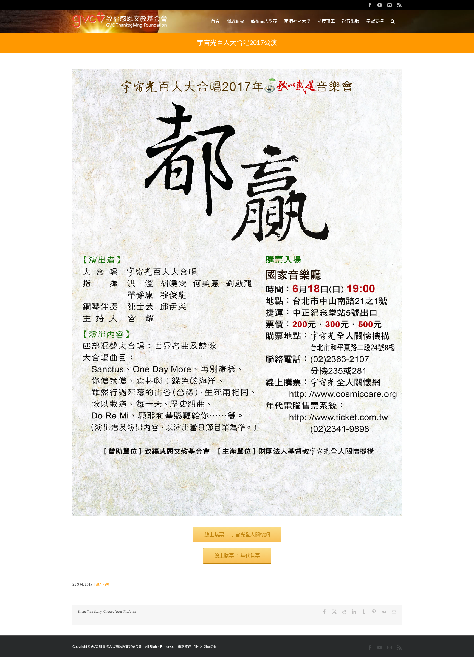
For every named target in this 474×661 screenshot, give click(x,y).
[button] (393, 21)
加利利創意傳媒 (205, 647)
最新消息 (102, 584)
